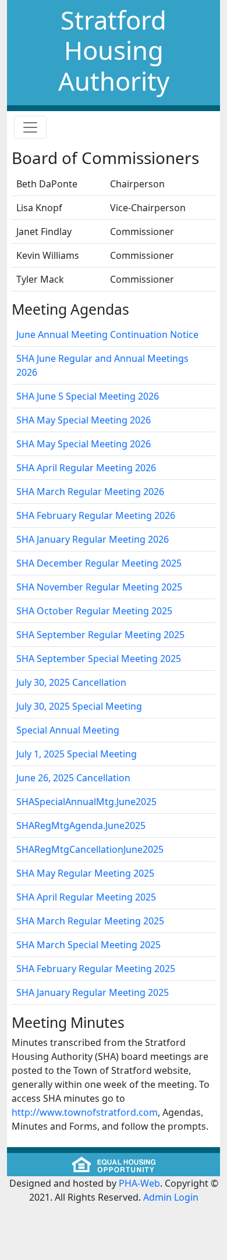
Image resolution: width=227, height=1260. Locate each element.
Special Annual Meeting (67, 730)
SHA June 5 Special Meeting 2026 (87, 396)
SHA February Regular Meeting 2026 (95, 515)
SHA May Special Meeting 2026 (83, 420)
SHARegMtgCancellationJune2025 (90, 849)
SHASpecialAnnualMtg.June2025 (86, 801)
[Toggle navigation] (30, 127)
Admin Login (170, 1197)
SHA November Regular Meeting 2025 (99, 587)
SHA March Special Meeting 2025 (88, 944)
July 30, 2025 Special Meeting (79, 706)
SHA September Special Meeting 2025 (98, 658)
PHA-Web (139, 1183)
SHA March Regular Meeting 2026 (90, 491)
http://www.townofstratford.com (85, 1112)
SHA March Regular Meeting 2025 (90, 920)
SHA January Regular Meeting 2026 (92, 539)
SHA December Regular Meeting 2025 (99, 563)
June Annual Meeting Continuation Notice (107, 334)
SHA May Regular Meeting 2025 (85, 873)
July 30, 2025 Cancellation (71, 682)
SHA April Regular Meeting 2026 (86, 467)
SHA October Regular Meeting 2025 (94, 610)
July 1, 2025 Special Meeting (76, 754)
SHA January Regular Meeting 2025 (92, 992)
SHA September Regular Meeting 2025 (100, 634)
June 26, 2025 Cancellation (73, 777)
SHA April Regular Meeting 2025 (86, 897)
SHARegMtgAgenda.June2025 (81, 825)
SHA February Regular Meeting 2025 (95, 968)
